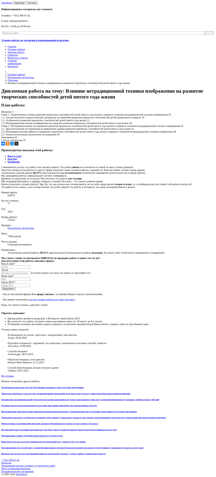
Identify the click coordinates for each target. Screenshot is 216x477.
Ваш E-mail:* (8, 263)
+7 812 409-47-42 (10, 460)
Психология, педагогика (21, 77)
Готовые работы (16, 49)
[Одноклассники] (7, 143)
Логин (4, 270)
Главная (12, 46)
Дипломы (13, 80)
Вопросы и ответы (18, 57)
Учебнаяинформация (14, 62)
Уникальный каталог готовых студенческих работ (28, 465)
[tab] (15, 156)
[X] (16, 143)
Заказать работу (16, 52)
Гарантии (13, 55)
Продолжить (8, 288)
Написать (6, 463)
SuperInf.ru (21, 474)
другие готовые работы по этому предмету (52, 299)
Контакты (13, 66)
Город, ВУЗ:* (8, 282)
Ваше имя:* (7, 276)
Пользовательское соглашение (17, 471)
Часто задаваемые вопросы (15, 468)
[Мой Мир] (12, 143)
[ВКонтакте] (3, 143)
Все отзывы (7, 376)
